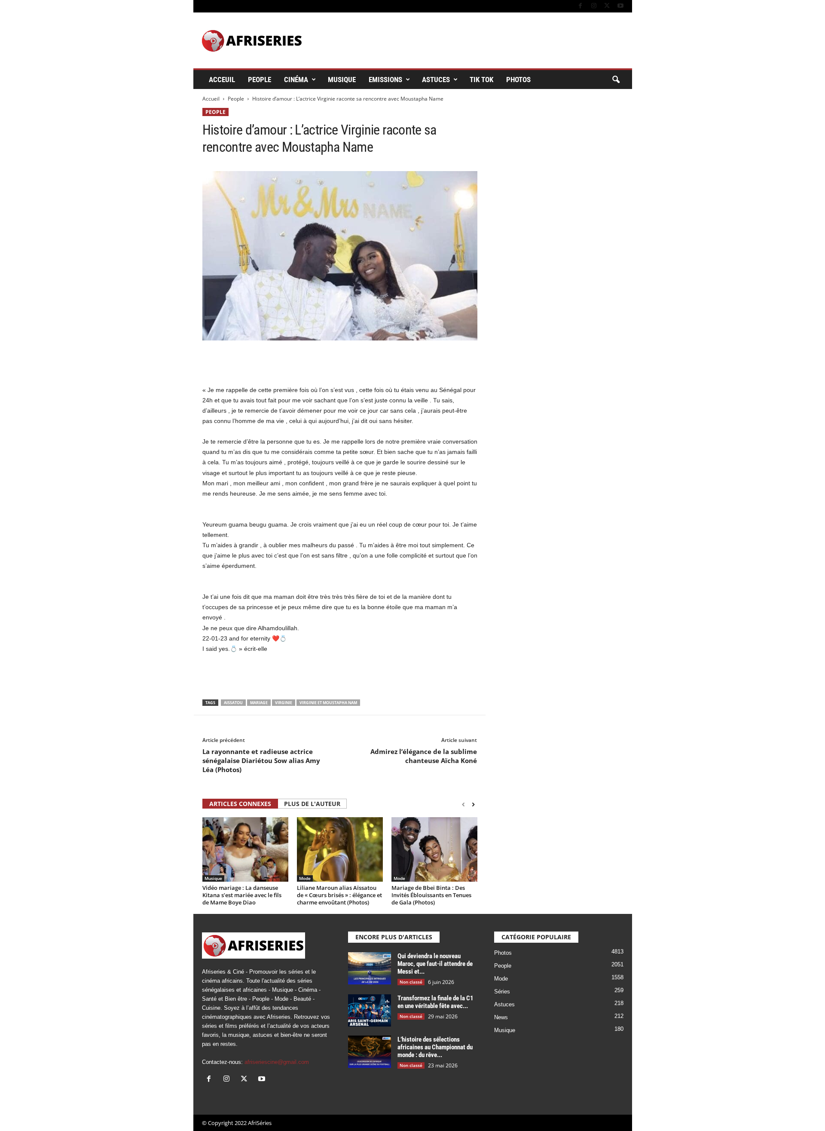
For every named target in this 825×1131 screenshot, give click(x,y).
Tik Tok (481, 79)
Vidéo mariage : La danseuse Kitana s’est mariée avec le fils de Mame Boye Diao (241, 895)
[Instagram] (594, 6)
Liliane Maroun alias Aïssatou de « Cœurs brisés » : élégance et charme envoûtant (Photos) (339, 895)
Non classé (411, 982)
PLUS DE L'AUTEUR (312, 804)
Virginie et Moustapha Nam (328, 702)
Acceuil (222, 79)
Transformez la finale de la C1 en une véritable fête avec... (435, 1002)
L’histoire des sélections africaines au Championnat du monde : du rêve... (435, 1047)
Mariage (259, 702)
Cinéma (296, 79)
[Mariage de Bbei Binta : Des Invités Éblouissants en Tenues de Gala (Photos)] (434, 849)
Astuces (436, 79)
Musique (342, 79)
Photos (518, 79)
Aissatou (233, 702)
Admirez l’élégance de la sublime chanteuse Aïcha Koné (423, 756)
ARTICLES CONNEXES (240, 804)
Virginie (283, 702)
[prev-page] (463, 804)
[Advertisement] (339, 362)
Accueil (211, 98)
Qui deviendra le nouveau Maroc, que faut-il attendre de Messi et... (435, 963)
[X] (607, 6)
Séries (502, 991)
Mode (305, 878)
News (501, 1017)
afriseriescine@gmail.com (276, 1062)
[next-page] (473, 804)
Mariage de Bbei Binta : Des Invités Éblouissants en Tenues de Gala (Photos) (431, 895)
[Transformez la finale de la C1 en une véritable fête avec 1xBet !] (369, 1010)
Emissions (385, 79)
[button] (615, 79)
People (259, 79)
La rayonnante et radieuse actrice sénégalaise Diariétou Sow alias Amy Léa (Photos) (261, 760)
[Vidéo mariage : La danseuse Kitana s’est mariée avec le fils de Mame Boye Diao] (245, 849)
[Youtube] (620, 6)
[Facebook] (580, 6)
